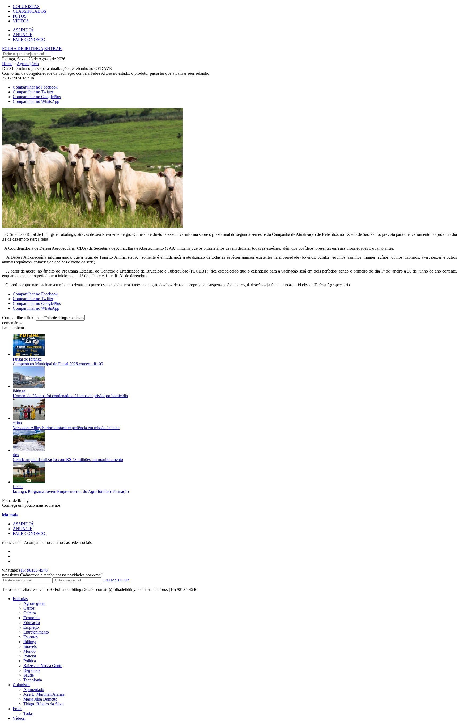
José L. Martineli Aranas (43, 694)
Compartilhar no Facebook (35, 87)
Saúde (28, 675)
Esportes (30, 637)
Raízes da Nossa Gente (42, 665)
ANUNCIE (22, 34)
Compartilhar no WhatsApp (36, 101)
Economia (31, 617)
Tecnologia (32, 680)
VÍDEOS (21, 21)
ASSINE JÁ (23, 30)
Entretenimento (36, 632)
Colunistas (21, 684)
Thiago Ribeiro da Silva (43, 704)
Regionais (31, 670)
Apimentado (33, 689)
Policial (29, 656)
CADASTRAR (116, 580)
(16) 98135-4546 (33, 570)
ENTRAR (53, 48)
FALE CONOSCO (29, 39)
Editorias (20, 598)
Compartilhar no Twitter (33, 92)
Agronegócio (28, 63)
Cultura (29, 613)
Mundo (29, 651)
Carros (29, 608)
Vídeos (19, 718)
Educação (31, 622)
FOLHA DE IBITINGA (22, 48)
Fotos (17, 708)
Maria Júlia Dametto (40, 699)
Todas (28, 713)
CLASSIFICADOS (29, 11)
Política (29, 661)
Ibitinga (29, 641)
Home (7, 63)
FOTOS (20, 16)
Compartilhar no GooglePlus (37, 96)
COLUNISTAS (26, 6)
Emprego (31, 627)
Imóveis (30, 646)
